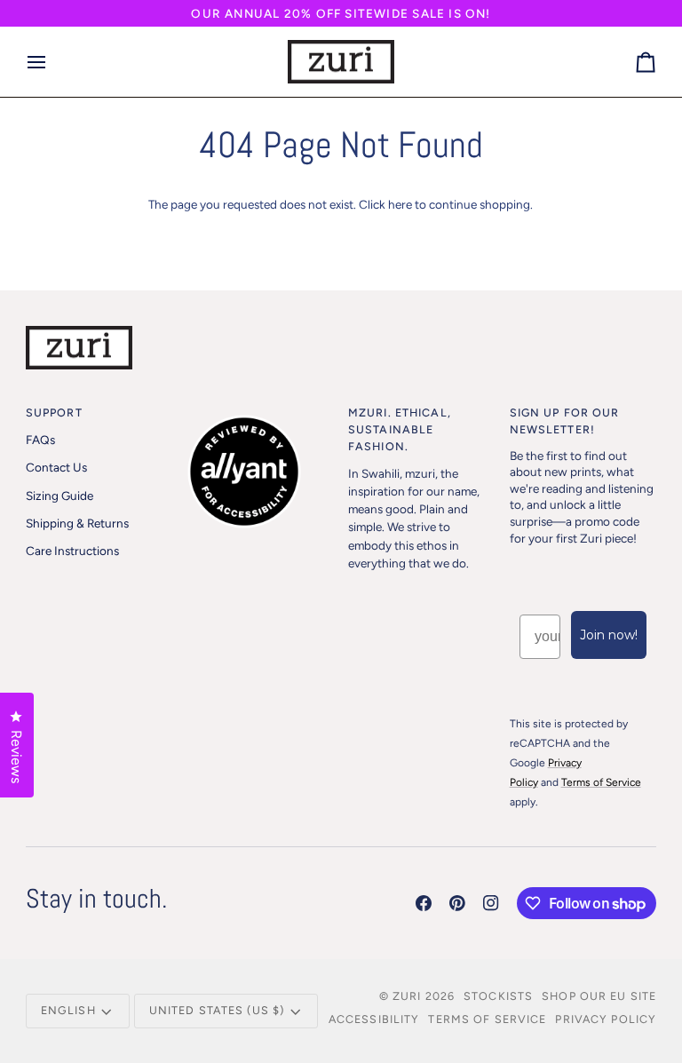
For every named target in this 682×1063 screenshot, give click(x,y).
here (400, 204)
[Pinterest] (457, 903)
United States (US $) (217, 1010)
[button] (260, 409)
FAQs (40, 439)
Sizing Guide (59, 495)
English (68, 1010)
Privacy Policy (605, 1019)
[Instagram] (491, 903)
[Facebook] (424, 903)
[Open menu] (52, 62)
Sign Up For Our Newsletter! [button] (565, 421)
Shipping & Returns (77, 523)
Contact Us (56, 467)
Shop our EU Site (599, 996)
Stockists (498, 996)
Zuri (407, 996)
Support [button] (54, 412)
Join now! (609, 635)
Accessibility (374, 1019)
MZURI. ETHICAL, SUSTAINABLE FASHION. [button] (399, 429)
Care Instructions (72, 550)
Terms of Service (487, 1019)
